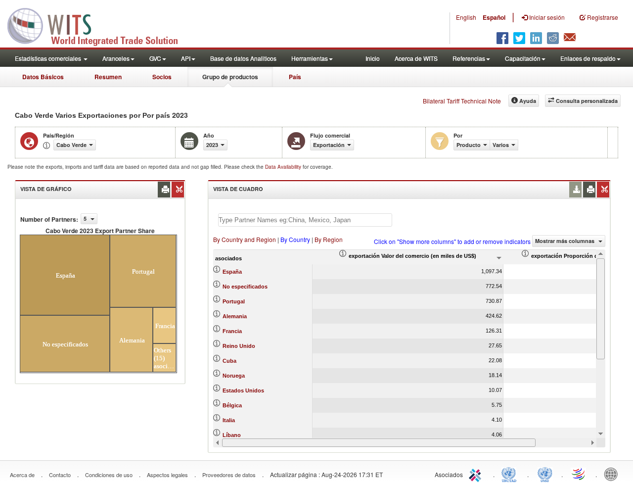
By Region (329, 239)
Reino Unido (239, 346)
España (232, 272)
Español (494, 17)
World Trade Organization (579, 474)
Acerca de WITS (416, 58)
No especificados (245, 287)
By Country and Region (244, 239)
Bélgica (232, 405)
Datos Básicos (43, 76)
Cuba (229, 361)
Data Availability (284, 166)
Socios (162, 76)
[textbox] (305, 220)
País (295, 76)
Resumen (108, 76)
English (466, 17)
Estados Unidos (243, 390)
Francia (232, 331)
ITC (477, 474)
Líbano (232, 435)
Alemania (235, 316)
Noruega (234, 376)
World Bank (613, 474)
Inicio (372, 58)
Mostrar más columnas (565, 240)
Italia (229, 420)
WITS (99, 24)
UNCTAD (511, 474)
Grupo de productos (230, 76)
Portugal (234, 301)
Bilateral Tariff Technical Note (462, 101)
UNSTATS (545, 474)
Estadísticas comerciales (49, 58)
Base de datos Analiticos (243, 58)
